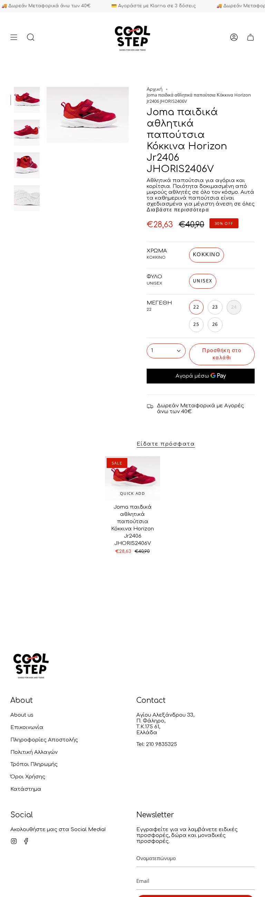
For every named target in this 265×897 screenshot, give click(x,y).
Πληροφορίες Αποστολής (44, 740)
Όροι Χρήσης (27, 777)
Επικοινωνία (26, 727)
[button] (31, 37)
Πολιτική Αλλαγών (34, 752)
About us (21, 715)
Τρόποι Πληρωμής (34, 764)
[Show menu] (14, 37)
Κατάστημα (25, 789)
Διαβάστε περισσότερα (178, 210)
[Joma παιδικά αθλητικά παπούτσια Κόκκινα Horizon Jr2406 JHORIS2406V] (132, 478)
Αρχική (155, 89)
